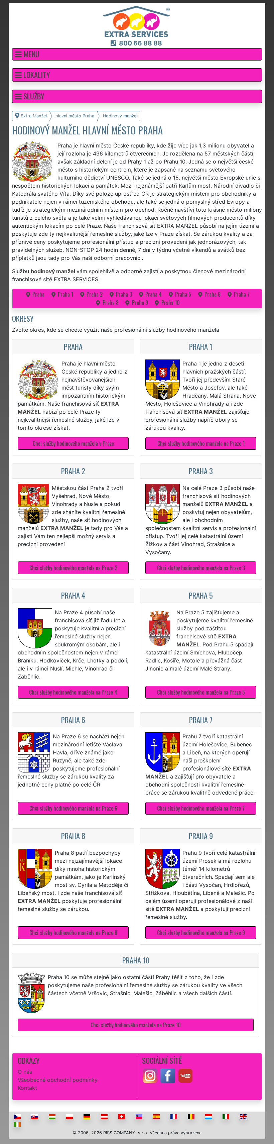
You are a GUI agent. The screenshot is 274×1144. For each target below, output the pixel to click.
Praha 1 (65, 294)
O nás (25, 1071)
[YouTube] (185, 1075)
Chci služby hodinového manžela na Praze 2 (73, 568)
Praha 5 (183, 294)
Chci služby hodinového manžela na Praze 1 (201, 443)
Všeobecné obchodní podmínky (58, 1079)
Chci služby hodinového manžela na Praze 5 (201, 692)
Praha (38, 294)
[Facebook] (168, 1075)
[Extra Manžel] (136, 21)
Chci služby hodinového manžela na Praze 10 (136, 1025)
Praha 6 (212, 294)
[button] (137, 54)
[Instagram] (150, 1075)
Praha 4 (153, 294)
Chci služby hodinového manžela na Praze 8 (73, 933)
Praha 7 (242, 294)
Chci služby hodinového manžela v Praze (73, 443)
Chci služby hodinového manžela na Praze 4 (73, 692)
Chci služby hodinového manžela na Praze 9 (201, 933)
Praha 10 (170, 303)
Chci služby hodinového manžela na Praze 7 (201, 808)
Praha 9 (140, 303)
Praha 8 (111, 303)
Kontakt (27, 1087)
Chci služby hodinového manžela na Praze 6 (73, 808)
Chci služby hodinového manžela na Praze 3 (201, 568)
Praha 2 (95, 294)
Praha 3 (124, 294)
